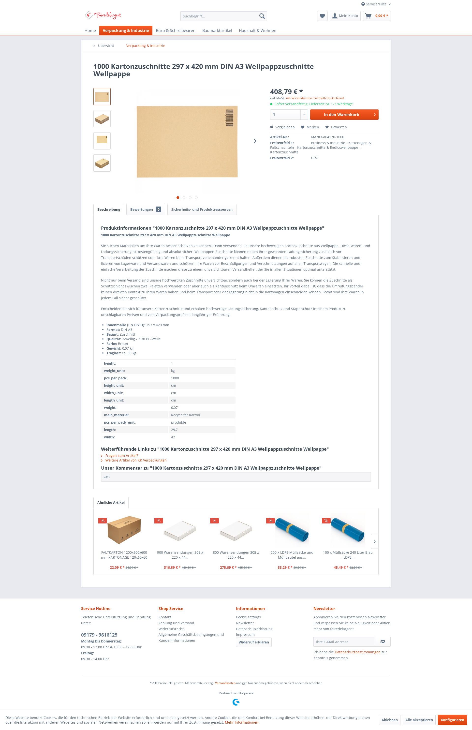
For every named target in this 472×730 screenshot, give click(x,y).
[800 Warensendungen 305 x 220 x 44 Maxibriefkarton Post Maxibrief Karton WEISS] (236, 530)
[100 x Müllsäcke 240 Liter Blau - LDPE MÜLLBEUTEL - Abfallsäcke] (347, 530)
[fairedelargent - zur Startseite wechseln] (103, 17)
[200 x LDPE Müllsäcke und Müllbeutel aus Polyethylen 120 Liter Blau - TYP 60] (292, 530)
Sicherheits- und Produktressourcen (202, 209)
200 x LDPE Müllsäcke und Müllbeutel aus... (292, 555)
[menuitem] (223, 16)
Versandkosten (225, 683)
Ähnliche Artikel (111, 502)
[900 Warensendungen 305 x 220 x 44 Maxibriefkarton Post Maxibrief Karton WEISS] (180, 530)
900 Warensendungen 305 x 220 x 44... (180, 555)
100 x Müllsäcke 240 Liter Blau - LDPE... (348, 555)
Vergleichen (284, 127)
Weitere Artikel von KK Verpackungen (135, 460)
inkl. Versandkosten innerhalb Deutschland (314, 98)
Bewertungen (145, 209)
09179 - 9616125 (99, 635)
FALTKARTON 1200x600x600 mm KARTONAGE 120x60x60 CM (124, 555)
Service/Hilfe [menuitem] (376, 4)
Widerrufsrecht (171, 628)
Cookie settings (248, 617)
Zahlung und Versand (176, 623)
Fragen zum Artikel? (121, 455)
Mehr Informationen (241, 722)
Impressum (245, 634)
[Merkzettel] (322, 16)
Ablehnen (390, 719)
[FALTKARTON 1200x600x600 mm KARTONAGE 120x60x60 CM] (124, 530)
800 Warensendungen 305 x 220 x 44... (236, 555)
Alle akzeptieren (419, 719)
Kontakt (165, 617)
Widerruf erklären (254, 642)
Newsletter (245, 623)
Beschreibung (108, 209)
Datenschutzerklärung (254, 628)
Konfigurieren (452, 719)
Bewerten (338, 127)
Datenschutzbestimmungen (358, 652)
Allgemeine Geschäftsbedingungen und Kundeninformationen (191, 637)
